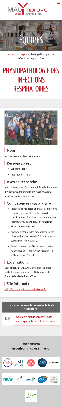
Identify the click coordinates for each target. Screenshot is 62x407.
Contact (46, 349)
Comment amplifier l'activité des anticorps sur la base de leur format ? (36, 319)
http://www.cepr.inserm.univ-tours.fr (25, 289)
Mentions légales (18, 349)
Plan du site (34, 349)
